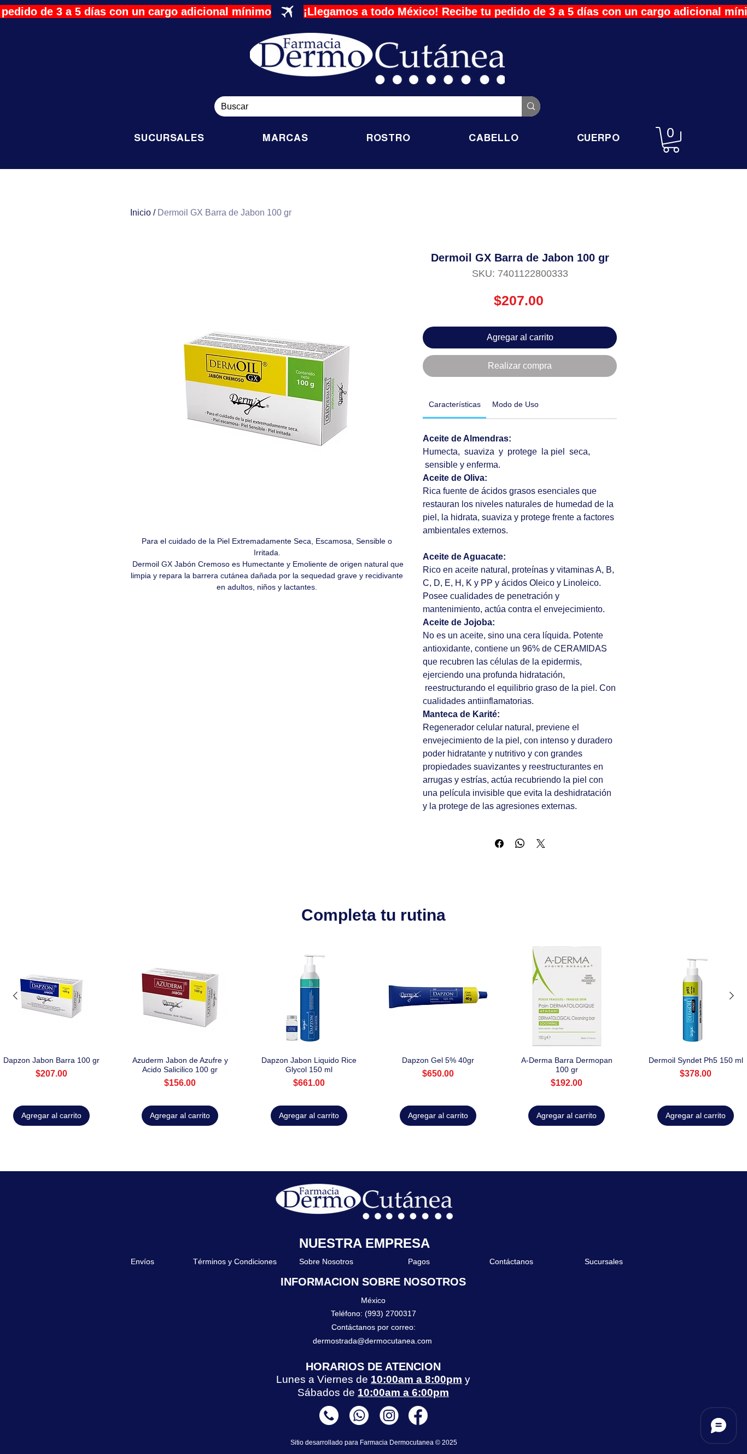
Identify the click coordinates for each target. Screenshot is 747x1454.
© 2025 (446, 1442)
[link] (455, 404)
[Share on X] (540, 843)
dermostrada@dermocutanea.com (372, 1340)
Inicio (140, 212)
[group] (373, 1035)
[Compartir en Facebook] (499, 843)
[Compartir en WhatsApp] (520, 843)
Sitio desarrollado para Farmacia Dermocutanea (362, 1442)
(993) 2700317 (390, 1313)
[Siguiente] (731, 995)
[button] (671, 140)
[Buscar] (531, 106)
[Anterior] (15, 995)
